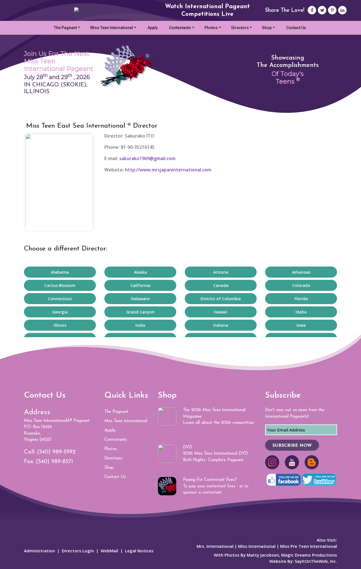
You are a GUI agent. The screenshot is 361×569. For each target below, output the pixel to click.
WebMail (109, 550)
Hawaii (220, 312)
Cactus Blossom (60, 285)
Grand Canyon (140, 312)
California (140, 285)
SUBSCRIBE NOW (292, 445)
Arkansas (301, 272)
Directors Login (78, 550)
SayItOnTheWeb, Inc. (316, 561)
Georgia (60, 312)
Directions (113, 458)
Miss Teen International (111, 27)
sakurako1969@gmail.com (147, 158)
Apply (153, 27)
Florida (301, 298)
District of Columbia (221, 298)
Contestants (180, 27)
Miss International (257, 546)
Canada (220, 285)
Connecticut (60, 298)
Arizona (220, 272)
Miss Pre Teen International (308, 546)
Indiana (220, 325)
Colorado (301, 285)
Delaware (140, 298)
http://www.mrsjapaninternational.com (167, 170)
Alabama (60, 272)
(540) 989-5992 (56, 452)
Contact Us (296, 27)
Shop (267, 27)
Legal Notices (139, 550)
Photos (211, 27)
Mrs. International (215, 546)
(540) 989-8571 (54, 462)
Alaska (140, 272)
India (140, 325)
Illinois (60, 325)
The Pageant (65, 27)
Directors (240, 27)
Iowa (301, 325)
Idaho (301, 312)
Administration (39, 550)
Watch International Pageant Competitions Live (207, 10)
